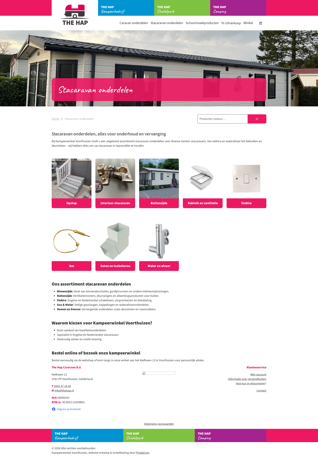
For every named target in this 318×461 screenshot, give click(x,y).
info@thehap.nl (64, 391)
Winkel (248, 23)
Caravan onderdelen (134, 23)
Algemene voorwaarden (159, 424)
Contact (261, 391)
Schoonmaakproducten (202, 23)
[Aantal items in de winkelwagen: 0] (260, 23)
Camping (219, 9)
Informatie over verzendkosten (247, 379)
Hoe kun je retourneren (250, 383)
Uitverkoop (232, 23)
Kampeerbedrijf (112, 9)
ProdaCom (142, 453)
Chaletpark (165, 9)
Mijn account (258, 375)
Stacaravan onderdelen (167, 23)
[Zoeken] (257, 118)
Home (55, 119)
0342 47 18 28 (62, 386)
